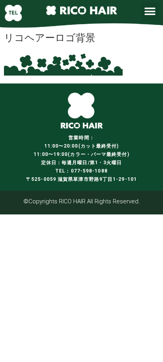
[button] (150, 11)
